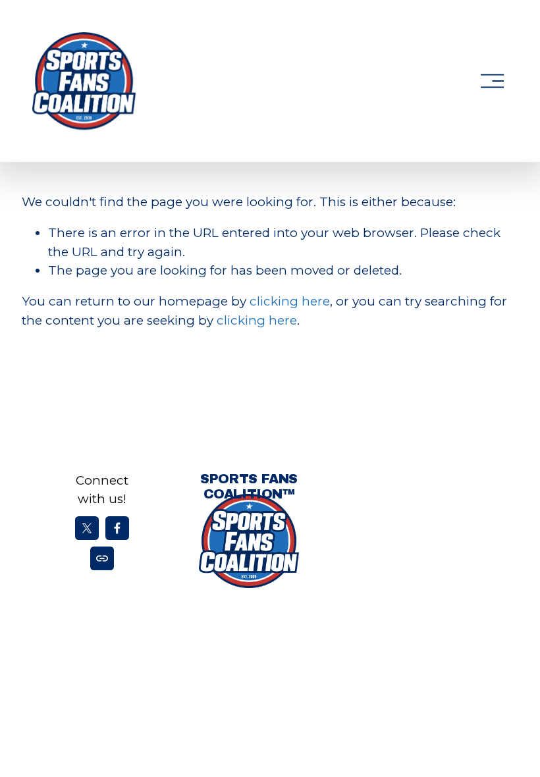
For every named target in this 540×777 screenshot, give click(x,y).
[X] (87, 528)
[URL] (102, 558)
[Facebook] (117, 528)
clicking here (290, 301)
